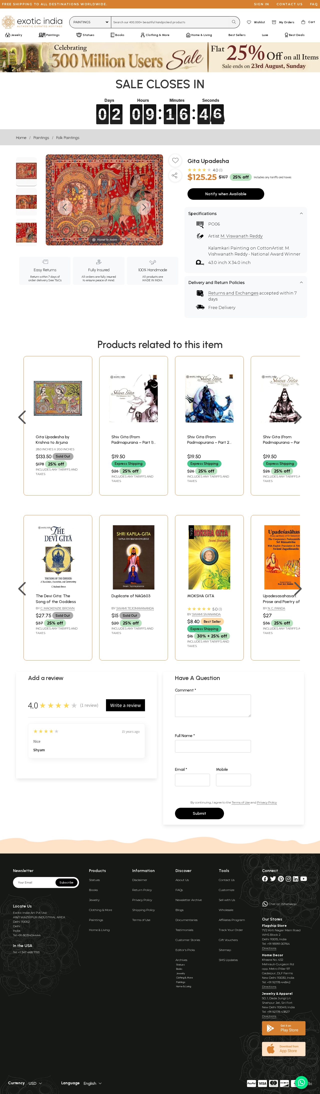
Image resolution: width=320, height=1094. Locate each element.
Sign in (261, 4)
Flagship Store (274, 926)
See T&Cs (55, 280)
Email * (181, 769)
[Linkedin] (295, 880)
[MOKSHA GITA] (209, 588)
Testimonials (184, 930)
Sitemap (225, 950)
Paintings (41, 137)
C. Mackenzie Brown (57, 608)
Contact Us (226, 880)
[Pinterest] (281, 880)
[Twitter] (273, 880)
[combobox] (170, 22)
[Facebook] (265, 880)
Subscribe (67, 882)
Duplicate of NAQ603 (131, 596)
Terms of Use (241, 802)
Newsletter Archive (189, 900)
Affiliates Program (232, 920)
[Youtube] (303, 880)
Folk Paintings (67, 137)
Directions (269, 948)
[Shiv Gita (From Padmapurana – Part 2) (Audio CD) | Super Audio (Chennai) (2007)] (209, 429)
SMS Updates (228, 960)
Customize (226, 890)
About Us (182, 880)
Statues (94, 880)
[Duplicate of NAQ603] (134, 588)
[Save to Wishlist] (175, 163)
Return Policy (142, 890)
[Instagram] (288, 880)
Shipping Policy (143, 910)
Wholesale (226, 910)
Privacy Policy (267, 802)
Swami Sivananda (206, 614)
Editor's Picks (185, 950)
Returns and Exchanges (233, 293)
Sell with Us (227, 900)
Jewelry (94, 900)
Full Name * (185, 735)
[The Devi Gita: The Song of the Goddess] (58, 588)
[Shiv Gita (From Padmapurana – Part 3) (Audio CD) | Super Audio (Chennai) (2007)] (285, 429)
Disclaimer (139, 880)
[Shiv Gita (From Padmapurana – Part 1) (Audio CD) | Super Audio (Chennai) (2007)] (134, 429)
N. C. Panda (276, 608)
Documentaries (187, 920)
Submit (199, 813)
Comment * (185, 690)
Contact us (289, 4)
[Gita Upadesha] (26, 171)
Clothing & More (100, 910)
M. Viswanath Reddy (241, 236)
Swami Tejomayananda (135, 608)
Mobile (222, 769)
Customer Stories (188, 940)
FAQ (314, 4)
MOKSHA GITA (200, 596)
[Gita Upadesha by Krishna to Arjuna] (58, 429)
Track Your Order (231, 930)
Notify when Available (225, 194)
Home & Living (99, 930)
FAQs (179, 890)
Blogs (180, 910)
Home (21, 137)
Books (93, 890)
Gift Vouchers (228, 940)
